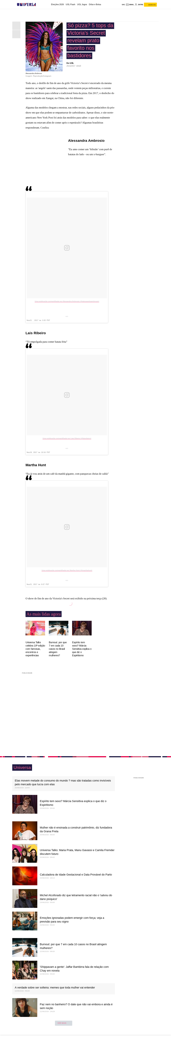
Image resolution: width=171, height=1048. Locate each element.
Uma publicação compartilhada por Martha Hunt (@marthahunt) (67, 570)
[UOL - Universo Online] (38, 4)
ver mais (61, 1023)
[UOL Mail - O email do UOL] (130, 4)
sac (123, 5)
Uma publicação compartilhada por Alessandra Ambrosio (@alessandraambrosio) (67, 301)
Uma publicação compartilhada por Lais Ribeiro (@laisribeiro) (67, 438)
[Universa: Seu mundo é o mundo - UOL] (26, 4)
